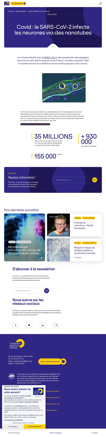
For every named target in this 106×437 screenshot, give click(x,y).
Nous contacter (14, 433)
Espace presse (51, 410)
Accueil (10, 11)
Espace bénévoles (53, 404)
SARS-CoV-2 (50, 57)
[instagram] (56, 325)
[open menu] (100, 3)
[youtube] (29, 325)
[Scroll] (53, 46)
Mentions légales (56, 433)
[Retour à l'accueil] (6, 3)
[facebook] (15, 325)
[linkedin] (43, 325)
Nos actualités (21, 11)
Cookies (95, 433)
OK (94, 180)
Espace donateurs (52, 391)
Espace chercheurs (53, 397)
